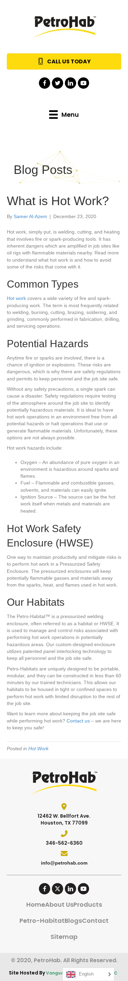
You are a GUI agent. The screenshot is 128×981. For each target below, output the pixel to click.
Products (87, 904)
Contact (95, 920)
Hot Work (38, 748)
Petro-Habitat (42, 920)
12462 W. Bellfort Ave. (64, 816)
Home (35, 904)
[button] (44, 83)
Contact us (78, 721)
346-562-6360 (64, 843)
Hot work (16, 298)
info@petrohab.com (64, 863)
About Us (59, 904)
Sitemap (64, 936)
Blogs (73, 920)
